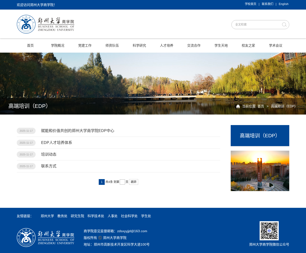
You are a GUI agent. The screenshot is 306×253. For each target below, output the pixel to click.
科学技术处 (95, 216)
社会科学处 (129, 216)
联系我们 (267, 4)
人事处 (113, 216)
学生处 (146, 216)
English (284, 4)
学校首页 (250, 4)
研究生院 (77, 216)
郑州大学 (47, 216)
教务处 (62, 216)
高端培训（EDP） (284, 106)
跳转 (134, 182)
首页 (260, 106)
